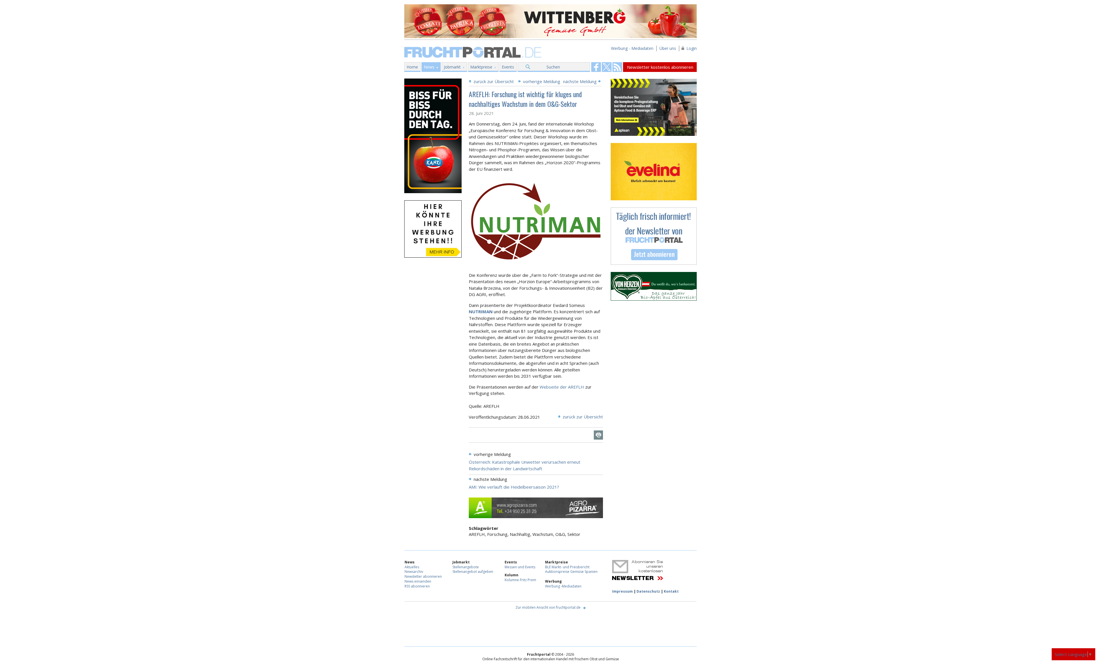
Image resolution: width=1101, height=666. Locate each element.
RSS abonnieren (417, 586)
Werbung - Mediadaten (632, 48)
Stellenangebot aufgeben (472, 571)
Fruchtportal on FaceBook (596, 67)
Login (691, 48)
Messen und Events (520, 567)
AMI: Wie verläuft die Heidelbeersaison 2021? (514, 487)
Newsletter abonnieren (423, 576)
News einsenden (418, 581)
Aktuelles (412, 567)
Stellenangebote (465, 567)
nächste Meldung (580, 81)
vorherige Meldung (541, 81)
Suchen (553, 67)
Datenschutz (648, 591)
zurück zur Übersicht (493, 81)
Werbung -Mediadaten (563, 586)
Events (508, 67)
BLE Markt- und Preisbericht (567, 567)
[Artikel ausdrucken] (598, 435)
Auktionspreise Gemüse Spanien (571, 571)
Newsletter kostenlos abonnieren (660, 67)
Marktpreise (481, 67)
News (429, 67)
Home (412, 67)
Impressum (622, 591)
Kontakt (671, 591)
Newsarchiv (414, 571)
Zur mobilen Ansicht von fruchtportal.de (548, 607)
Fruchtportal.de (473, 52)
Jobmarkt (452, 67)
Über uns (667, 48)
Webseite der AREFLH (562, 387)
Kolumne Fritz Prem (520, 579)
